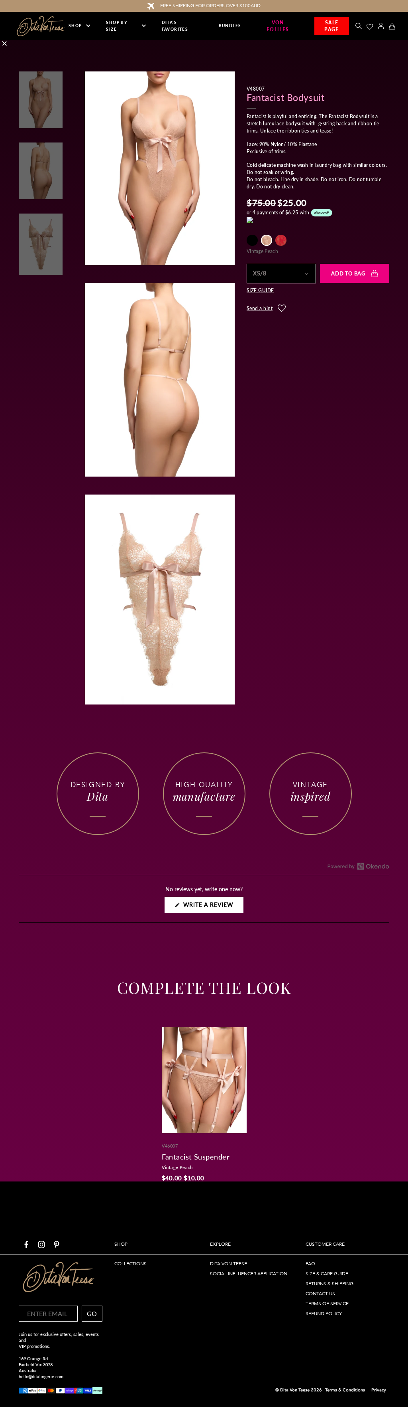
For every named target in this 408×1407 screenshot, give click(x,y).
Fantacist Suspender (196, 1156)
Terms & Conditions (345, 1390)
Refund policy (324, 1313)
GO (92, 1313)
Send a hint (260, 308)
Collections (130, 1264)
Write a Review (212, 907)
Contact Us (320, 1293)
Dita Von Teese (228, 1264)
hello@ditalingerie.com (41, 1376)
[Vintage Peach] (266, 240)
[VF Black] (252, 240)
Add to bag (348, 273)
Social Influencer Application (248, 1273)
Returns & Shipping (329, 1283)
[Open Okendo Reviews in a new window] (358, 866)
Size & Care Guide (327, 1273)
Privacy (378, 1390)
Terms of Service (327, 1303)
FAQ (310, 1264)
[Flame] (281, 240)
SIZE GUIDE (260, 290)
